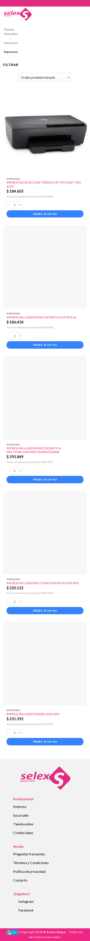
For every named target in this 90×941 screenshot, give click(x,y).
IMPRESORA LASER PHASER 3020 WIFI (33, 714)
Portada (9, 29)
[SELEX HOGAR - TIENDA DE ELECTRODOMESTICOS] (17, 14)
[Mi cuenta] (62, 14)
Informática (11, 34)
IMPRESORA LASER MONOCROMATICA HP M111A (41, 317)
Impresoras (11, 43)
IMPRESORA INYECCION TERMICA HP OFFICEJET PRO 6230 (44, 184)
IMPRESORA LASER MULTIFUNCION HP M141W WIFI (43, 583)
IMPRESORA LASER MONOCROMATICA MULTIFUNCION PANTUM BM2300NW (34, 450)
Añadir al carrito (45, 214)
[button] (51, 14)
